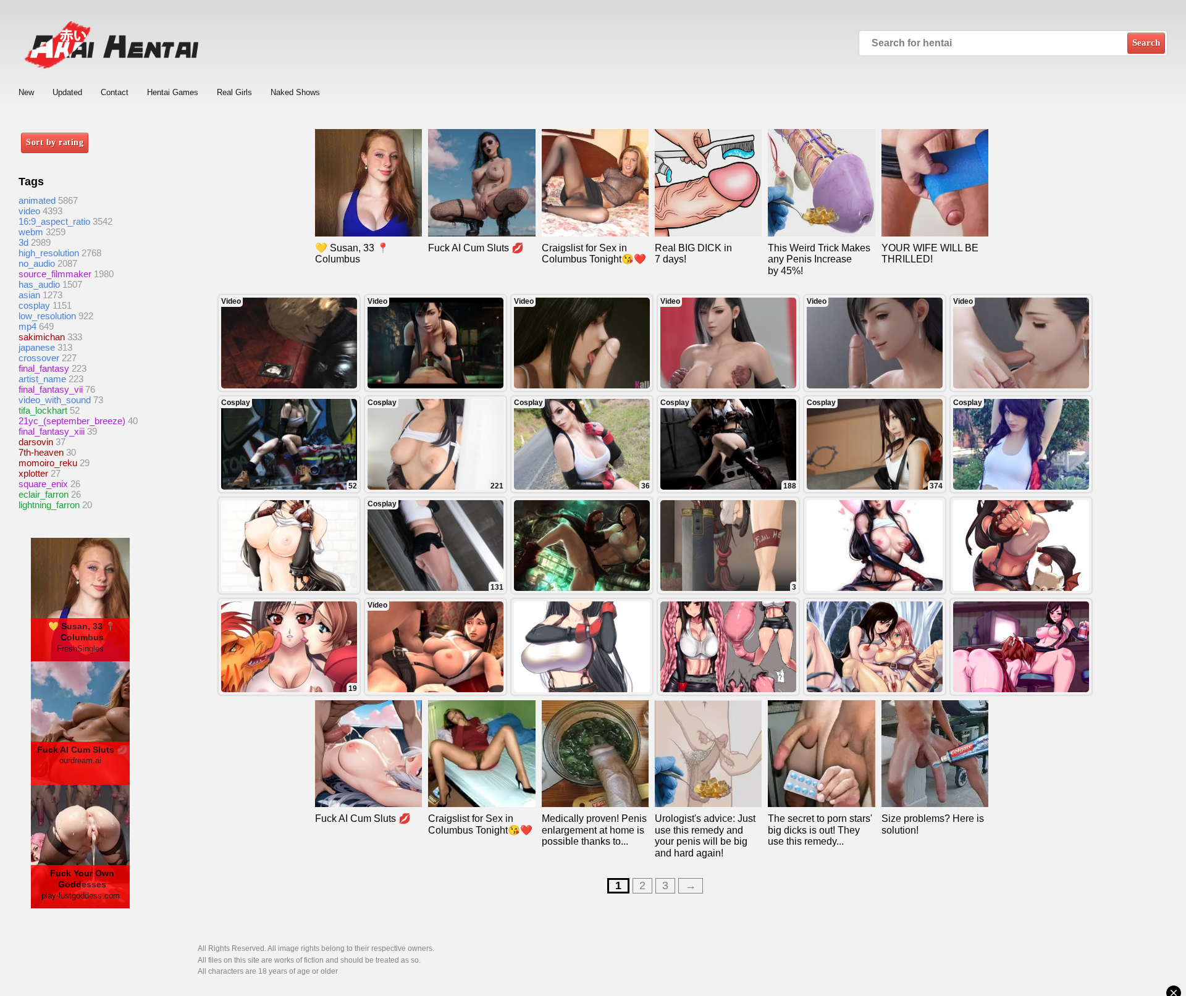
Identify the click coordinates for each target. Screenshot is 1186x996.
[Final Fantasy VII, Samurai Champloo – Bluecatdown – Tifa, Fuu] (1021, 647)
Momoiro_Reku (48, 463)
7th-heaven (41, 452)
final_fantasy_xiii (52, 431)
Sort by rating (54, 142)
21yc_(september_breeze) (72, 421)
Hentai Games (172, 92)
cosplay (34, 305)
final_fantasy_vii (51, 389)
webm (31, 232)
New (26, 92)
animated (37, 200)
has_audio (39, 284)
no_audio (37, 263)
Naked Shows (295, 92)
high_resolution (49, 253)
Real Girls (234, 92)
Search (1146, 43)
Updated (67, 92)
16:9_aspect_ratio (54, 221)
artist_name (42, 379)
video (29, 211)
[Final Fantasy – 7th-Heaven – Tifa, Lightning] (874, 647)
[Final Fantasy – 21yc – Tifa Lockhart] (581, 545)
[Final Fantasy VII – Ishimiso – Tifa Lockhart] (728, 647)
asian (29, 295)
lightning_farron (49, 505)
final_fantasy (44, 368)
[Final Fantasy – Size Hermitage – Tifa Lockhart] (289, 545)
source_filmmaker (55, 274)
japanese (37, 347)
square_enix (43, 484)
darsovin (36, 442)
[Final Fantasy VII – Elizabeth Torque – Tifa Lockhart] (1021, 545)
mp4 (27, 326)
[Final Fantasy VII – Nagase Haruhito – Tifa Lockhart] (581, 647)
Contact (114, 92)
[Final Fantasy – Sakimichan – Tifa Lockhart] (874, 545)
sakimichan (42, 337)
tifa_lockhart (43, 410)
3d (23, 242)
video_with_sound (55, 400)
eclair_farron (44, 494)
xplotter (33, 473)
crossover (39, 358)
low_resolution (47, 316)
